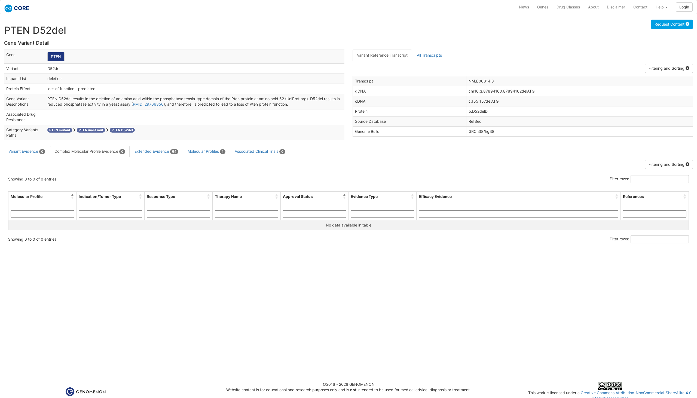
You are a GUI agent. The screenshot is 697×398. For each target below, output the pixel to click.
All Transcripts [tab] (429, 55)
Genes (542, 7)
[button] (72, 196)
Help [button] (660, 7)
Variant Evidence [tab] (25, 151)
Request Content (670, 24)
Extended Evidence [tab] (155, 151)
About (593, 7)
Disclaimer (616, 7)
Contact (640, 7)
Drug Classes (568, 7)
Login (684, 7)
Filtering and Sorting (667, 68)
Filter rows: (619, 178)
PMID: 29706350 (148, 104)
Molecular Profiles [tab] (206, 151)
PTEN (56, 56)
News (524, 7)
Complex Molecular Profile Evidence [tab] (88, 151)
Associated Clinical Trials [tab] (259, 151)
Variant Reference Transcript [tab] (382, 55)
